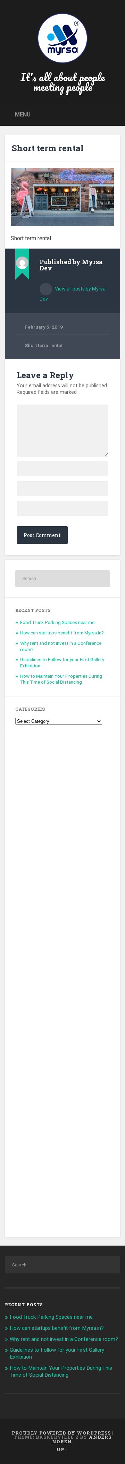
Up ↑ (62, 1449)
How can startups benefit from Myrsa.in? (62, 632)
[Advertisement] (62, 986)
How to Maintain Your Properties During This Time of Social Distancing (61, 679)
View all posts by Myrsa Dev (73, 294)
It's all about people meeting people (62, 82)
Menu (23, 114)
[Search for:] (62, 578)
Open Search (113, 114)
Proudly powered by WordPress (61, 1433)
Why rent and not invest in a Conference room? (64, 1339)
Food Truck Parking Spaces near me (57, 622)
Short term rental (48, 148)
